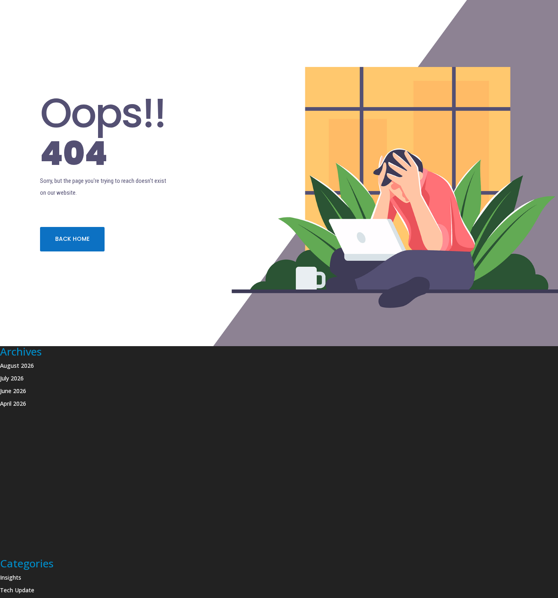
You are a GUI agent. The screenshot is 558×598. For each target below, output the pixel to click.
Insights (10, 577)
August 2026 (17, 365)
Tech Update (17, 590)
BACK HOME (72, 239)
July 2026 (12, 378)
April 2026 (13, 403)
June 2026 (13, 391)
